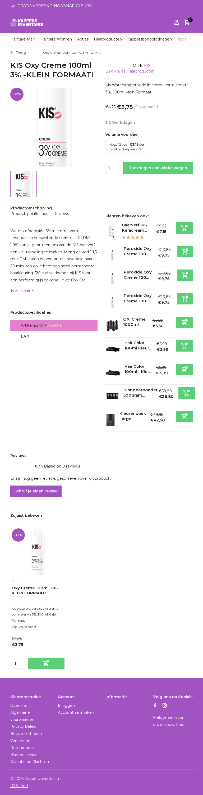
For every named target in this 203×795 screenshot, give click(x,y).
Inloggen (66, 705)
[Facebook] (155, 706)
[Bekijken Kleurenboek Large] (110, 420)
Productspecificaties (29, 213)
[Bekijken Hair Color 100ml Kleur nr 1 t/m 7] (113, 349)
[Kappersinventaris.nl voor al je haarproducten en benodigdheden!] (26, 22)
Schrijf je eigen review (36, 491)
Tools (181, 39)
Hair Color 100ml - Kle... (137, 369)
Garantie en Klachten (29, 761)
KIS (147, 65)
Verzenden (20, 740)
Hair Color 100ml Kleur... (137, 345)
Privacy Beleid (23, 726)
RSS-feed (19, 785)
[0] (185, 22)
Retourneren (22, 747)
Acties (83, 39)
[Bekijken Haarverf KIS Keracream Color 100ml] (111, 231)
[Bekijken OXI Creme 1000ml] (112, 326)
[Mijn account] (176, 23)
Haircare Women (56, 39)
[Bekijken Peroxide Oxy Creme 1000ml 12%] (112, 255)
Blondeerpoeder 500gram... (140, 392)
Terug (20, 53)
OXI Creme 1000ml (134, 322)
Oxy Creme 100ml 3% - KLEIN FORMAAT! (35, 590)
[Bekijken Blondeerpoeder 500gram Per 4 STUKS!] (112, 396)
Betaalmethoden (26, 733)
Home (33, 53)
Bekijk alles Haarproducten (130, 71)
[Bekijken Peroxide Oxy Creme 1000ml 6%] (112, 278)
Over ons (18, 705)
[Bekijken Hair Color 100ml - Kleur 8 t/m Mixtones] (113, 372)
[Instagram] (165, 706)
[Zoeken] (127, 22)
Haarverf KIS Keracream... (134, 227)
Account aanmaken (76, 712)
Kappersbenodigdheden (149, 39)
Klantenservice (24, 754)
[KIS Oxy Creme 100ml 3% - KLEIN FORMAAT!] (38, 552)
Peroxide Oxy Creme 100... (138, 251)
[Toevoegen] (184, 228)
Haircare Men (22, 39)
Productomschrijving (31, 208)
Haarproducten (108, 39)
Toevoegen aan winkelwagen (158, 167)
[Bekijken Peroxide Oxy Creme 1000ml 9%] (112, 302)
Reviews (61, 213)
